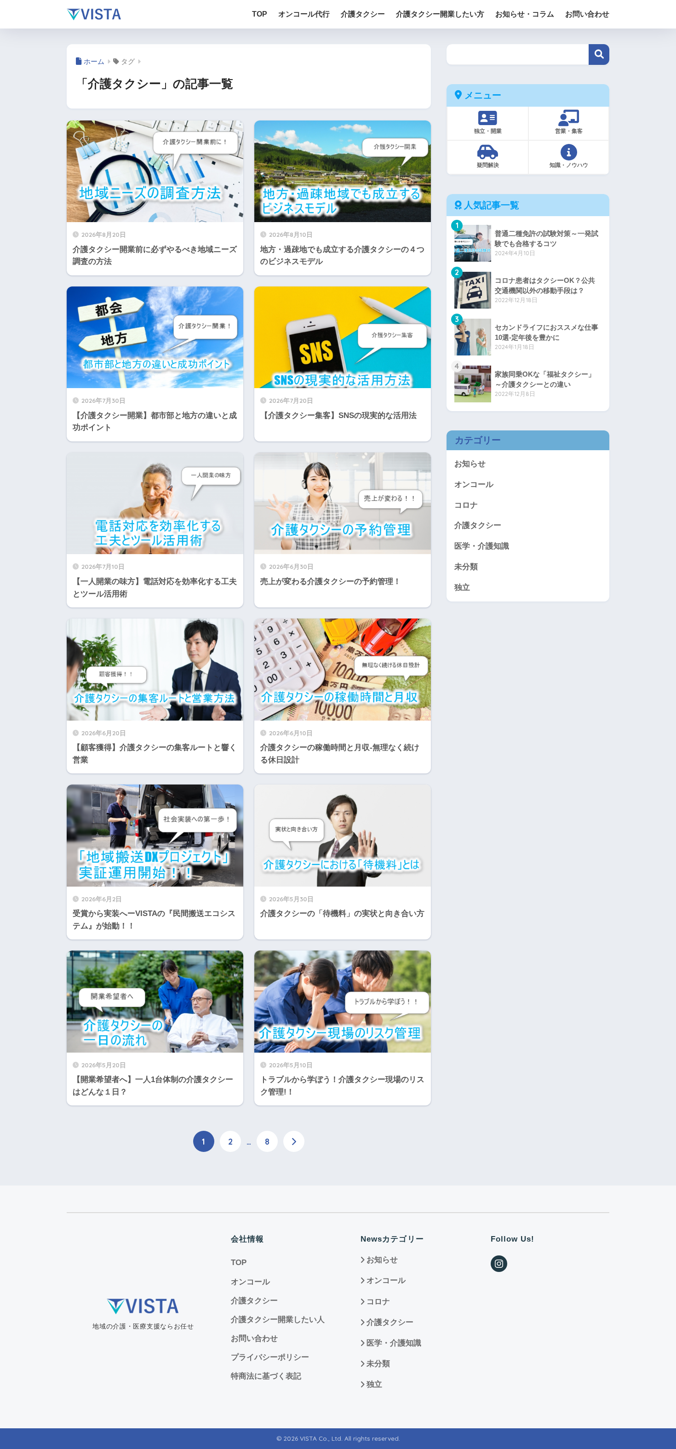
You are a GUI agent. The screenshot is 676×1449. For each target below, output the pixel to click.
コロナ (466, 505)
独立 (462, 587)
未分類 (466, 566)
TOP (238, 1262)
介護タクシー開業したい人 (278, 1319)
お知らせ (470, 463)
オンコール (473, 484)
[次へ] (293, 1141)
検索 (599, 54)
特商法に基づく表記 (266, 1376)
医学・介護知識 (481, 546)
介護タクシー (477, 525)
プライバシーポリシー (270, 1357)
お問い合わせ (254, 1338)
